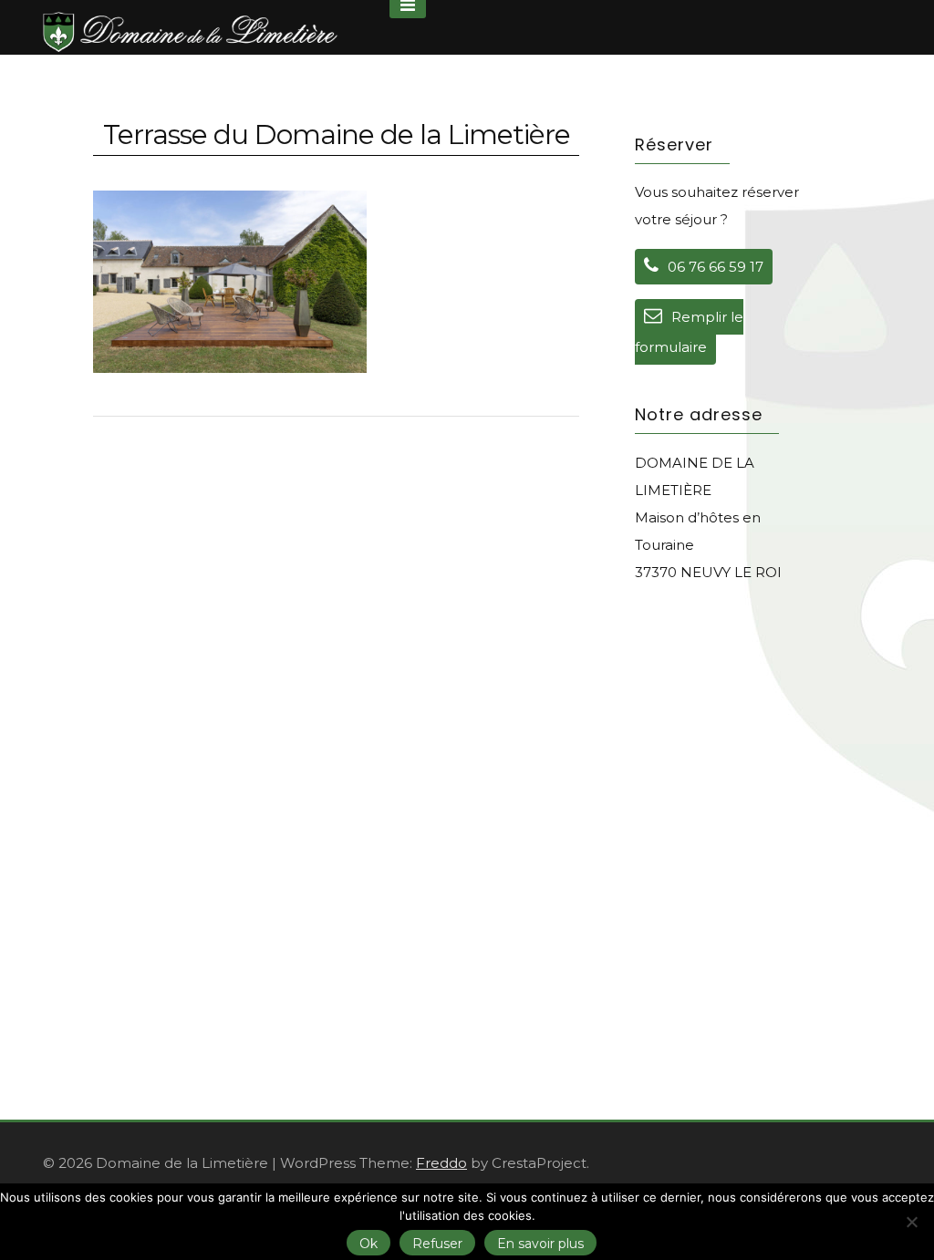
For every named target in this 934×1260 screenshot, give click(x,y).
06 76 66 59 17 (715, 266)
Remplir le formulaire (689, 332)
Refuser (437, 1243)
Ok (368, 1243)
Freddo (441, 1163)
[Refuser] (911, 1222)
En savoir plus (540, 1243)
